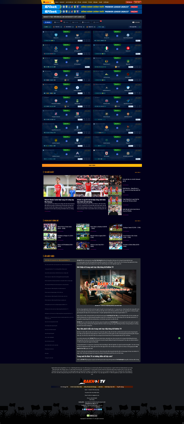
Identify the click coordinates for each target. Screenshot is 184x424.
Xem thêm (92, 165)
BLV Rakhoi (69, 27)
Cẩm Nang (95, 2)
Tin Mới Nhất (49, 172)
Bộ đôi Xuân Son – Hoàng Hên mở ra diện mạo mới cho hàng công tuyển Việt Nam (131, 190)
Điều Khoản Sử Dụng (90, 387)
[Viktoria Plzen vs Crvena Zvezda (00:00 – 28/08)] (50, 227)
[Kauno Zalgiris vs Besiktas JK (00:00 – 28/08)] (82, 227)
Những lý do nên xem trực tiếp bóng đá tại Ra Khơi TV (56, 309)
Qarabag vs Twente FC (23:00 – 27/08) (131, 227)
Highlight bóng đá (51, 220)
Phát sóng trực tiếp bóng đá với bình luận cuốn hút (56, 296)
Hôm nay (81, 27)
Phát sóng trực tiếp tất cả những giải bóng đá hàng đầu (57, 276)
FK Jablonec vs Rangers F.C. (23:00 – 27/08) (66, 236)
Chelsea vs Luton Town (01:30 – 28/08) (97, 245)
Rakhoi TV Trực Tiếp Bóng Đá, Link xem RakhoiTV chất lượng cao (63, 17)
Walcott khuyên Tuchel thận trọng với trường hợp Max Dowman (59, 201)
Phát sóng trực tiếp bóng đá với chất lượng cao (55, 288)
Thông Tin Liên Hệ (49, 358)
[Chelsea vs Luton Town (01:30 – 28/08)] (82, 245)
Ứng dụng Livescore (49, 349)
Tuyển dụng (106, 2)
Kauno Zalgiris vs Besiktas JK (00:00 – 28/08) (98, 227)
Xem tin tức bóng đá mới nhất (51, 321)
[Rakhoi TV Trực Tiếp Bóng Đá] (48, 2)
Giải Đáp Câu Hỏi (109, 387)
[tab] (47, 22)
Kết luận (47, 353)
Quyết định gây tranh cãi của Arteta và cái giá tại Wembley (131, 210)
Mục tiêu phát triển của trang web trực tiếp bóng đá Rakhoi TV (58, 264)
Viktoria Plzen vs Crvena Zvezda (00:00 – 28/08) (65, 227)
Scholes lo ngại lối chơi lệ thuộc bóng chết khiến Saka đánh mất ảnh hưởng (91, 201)
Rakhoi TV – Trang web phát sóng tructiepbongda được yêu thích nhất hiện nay (59, 318)
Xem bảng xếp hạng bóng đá (51, 325)
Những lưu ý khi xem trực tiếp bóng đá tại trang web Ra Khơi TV (59, 313)
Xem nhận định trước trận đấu (51, 345)
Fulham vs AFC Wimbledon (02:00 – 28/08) (65, 245)
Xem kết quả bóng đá (49, 333)
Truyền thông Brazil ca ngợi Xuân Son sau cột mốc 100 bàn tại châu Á (131, 200)
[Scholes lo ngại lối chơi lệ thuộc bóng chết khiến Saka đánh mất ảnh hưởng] (92, 186)
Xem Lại (56, 2)
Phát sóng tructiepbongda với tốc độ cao (54, 292)
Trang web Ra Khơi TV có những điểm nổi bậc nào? (56, 269)
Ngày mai (92, 27)
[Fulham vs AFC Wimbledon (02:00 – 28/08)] (50, 245)
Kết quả (79, 2)
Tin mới (100, 2)
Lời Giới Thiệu (49, 256)
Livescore (84, 2)
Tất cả (101, 27)
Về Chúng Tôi (64, 387)
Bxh (75, 2)
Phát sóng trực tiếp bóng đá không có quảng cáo (55, 300)
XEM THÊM (137, 172)
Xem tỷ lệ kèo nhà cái (49, 341)
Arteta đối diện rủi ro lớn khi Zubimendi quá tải (131, 180)
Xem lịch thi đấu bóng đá (50, 329)
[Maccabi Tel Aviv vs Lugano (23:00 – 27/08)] (82, 236)
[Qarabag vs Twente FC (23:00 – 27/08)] (115, 227)
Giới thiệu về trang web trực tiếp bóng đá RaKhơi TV (57, 260)
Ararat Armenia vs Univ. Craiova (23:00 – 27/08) (130, 236)
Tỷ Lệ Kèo (90, 2)
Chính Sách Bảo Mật (76, 387)
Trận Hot (58, 27)
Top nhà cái (129, 2)
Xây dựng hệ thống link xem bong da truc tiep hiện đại (56, 284)
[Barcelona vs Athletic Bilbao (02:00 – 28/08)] (115, 245)
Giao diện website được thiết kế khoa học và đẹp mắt (56, 273)
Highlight (62, 2)
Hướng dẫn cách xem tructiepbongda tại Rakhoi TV (56, 304)
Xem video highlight (49, 337)
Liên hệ (100, 387)
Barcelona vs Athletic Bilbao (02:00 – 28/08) (131, 245)
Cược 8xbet (137, 2)
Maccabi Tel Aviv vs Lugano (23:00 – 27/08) (98, 236)
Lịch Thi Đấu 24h (69, 2)
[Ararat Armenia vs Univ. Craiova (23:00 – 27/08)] (115, 236)
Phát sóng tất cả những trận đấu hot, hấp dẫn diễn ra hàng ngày (58, 280)
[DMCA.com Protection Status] (92, 415)
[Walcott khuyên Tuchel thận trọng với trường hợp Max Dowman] (59, 186)
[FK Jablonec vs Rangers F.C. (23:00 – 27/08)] (50, 236)
